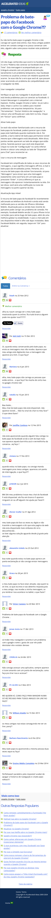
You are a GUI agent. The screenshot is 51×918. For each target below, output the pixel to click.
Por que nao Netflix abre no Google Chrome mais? (25, 832)
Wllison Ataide (19, 713)
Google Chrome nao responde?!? (18, 836)
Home (18, 892)
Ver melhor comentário (31, 32)
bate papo (20, 10)
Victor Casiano (19, 604)
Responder (6, 328)
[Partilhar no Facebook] (18, 324)
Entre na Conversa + (21, 286)
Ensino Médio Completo (23, 763)
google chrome (7, 10)
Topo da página (25, 884)
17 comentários (11, 32)
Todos (5, 286)
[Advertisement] (24, 252)
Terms (24, 892)
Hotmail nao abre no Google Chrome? (20, 819)
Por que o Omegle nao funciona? (18, 852)
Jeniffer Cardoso (20, 425)
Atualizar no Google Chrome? (16, 828)
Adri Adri (17, 336)
